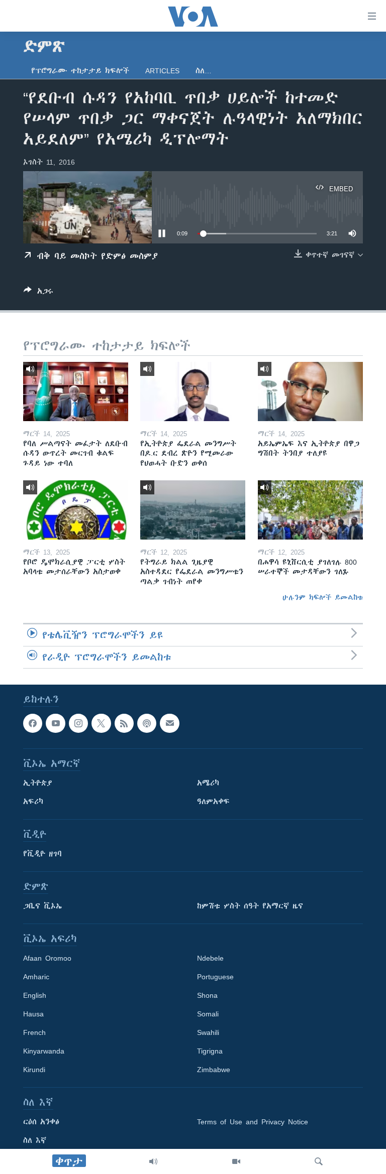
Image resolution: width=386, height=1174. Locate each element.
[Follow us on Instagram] (78, 723)
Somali (208, 1013)
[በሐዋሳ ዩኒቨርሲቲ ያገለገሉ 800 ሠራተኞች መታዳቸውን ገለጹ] (310, 510)
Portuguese (215, 976)
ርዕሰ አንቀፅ (41, 1121)
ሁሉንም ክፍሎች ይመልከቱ (322, 597)
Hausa (33, 1013)
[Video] (236, 1161)
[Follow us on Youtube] (55, 723)
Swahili (208, 1032)
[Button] (38, 293)
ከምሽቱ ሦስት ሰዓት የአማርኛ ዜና (250, 905)
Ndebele (210, 958)
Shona (207, 995)
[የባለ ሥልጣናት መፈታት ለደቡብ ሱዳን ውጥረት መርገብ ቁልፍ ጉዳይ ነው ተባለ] (75, 391)
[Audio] (153, 1161)
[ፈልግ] (319, 1161)
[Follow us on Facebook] (32, 723)
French (34, 1032)
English (34, 995)
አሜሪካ (208, 783)
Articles (162, 70)
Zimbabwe (213, 1069)
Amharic (36, 976)
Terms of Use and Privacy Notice (252, 1121)
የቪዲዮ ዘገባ (42, 853)
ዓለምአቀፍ (213, 801)
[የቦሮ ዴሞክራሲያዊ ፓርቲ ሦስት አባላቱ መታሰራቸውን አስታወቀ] (75, 510)
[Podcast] (146, 723)
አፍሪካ (33, 801)
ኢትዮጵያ (37, 783)
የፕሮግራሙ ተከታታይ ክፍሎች (80, 70)
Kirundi (34, 1069)
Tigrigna (210, 1051)
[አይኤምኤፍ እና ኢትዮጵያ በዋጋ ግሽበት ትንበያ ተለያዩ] (310, 391)
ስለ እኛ (34, 1140)
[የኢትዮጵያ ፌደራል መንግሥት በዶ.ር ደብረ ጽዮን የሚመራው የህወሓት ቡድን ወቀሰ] (192, 391)
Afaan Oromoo (47, 958)
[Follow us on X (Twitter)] (101, 723)
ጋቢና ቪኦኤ (42, 905)
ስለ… (204, 70)
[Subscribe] (169, 723)
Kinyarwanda (43, 1051)
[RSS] (124, 723)
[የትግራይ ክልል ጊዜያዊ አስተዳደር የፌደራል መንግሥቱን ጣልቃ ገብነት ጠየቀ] (192, 510)
